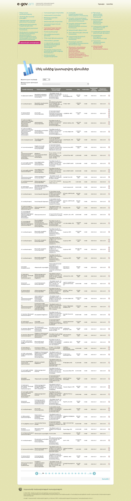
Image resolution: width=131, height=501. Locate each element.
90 (62, 473)
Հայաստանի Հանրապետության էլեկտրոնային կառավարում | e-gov (35, 4)
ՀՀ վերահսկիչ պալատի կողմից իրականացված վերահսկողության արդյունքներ (52, 45)
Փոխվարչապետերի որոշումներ (50, 18)
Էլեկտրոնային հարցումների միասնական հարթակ (100, 47)
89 (59, 473)
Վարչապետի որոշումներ (52, 15)
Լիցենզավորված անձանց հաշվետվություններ (28, 25)
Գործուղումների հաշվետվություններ (51, 55)
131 (90, 473)
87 (52, 473)
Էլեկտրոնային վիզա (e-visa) (78, 30)
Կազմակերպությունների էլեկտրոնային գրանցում (101, 32)
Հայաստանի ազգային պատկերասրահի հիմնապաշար (100, 28)
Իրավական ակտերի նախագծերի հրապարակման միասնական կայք (78, 43)
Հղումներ (109, 3)
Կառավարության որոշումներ (54, 13)
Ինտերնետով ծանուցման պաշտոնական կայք (100, 37)
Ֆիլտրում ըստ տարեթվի (29, 79)
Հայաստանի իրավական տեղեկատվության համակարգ (77, 38)
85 (46, 473)
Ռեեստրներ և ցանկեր (51, 40)
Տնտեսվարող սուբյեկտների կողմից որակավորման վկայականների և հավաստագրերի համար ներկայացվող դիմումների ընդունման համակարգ (28, 36)
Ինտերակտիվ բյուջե (51, 32)
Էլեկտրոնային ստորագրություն (30, 42)
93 (72, 473)
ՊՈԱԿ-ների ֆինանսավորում (53, 38)
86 (49, 473)
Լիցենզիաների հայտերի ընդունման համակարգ (27, 21)
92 (69, 473)
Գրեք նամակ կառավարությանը (25, 13)
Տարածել (105, 479)
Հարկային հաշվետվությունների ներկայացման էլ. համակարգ (78, 14)
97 (85, 473)
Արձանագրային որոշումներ (53, 21)
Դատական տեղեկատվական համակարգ (99, 42)
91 (65, 473)
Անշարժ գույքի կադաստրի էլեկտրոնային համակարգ (98, 22)
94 (75, 473)
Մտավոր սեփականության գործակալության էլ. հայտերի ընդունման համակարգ (78, 19)
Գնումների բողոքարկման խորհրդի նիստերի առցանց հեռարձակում (53, 51)
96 (82, 473)
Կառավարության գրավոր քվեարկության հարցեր (52, 28)
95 (79, 473)
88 (56, 473)
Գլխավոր (101, 3)
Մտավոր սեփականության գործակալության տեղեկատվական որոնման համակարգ (78, 25)
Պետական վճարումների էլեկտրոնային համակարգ (98, 15)
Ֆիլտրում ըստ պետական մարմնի (29, 83)
